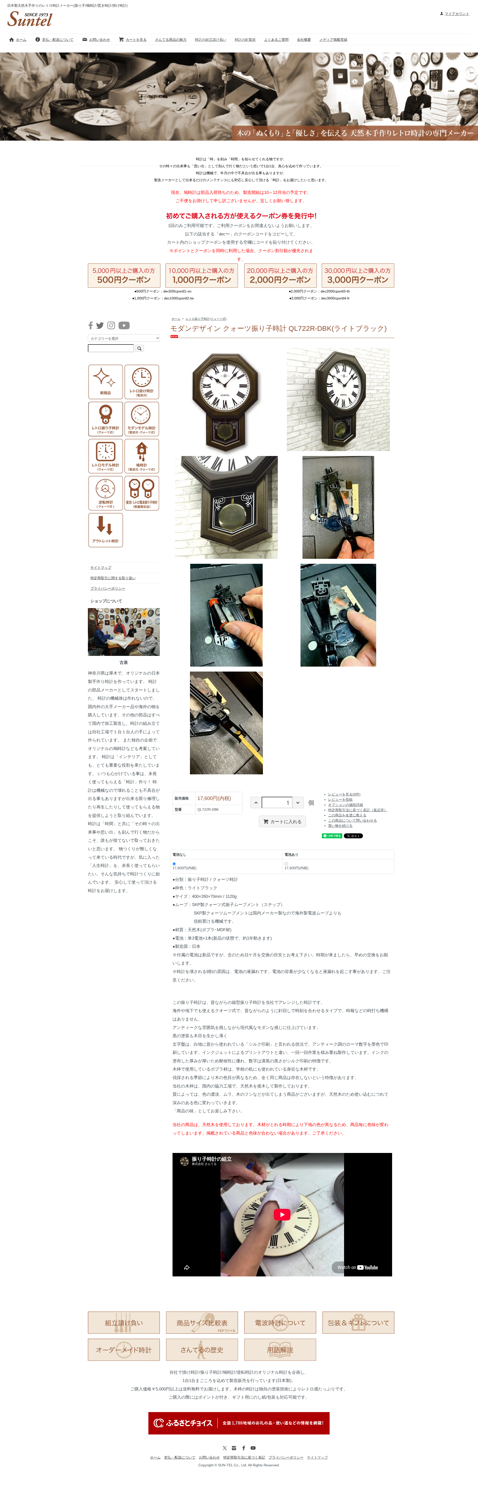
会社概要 (304, 40)
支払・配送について (57, 40)
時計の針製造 (245, 40)
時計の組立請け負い (210, 40)
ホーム (21, 40)
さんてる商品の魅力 (170, 40)
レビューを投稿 (340, 799)
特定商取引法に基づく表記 (244, 1457)
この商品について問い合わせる (352, 820)
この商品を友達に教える (347, 815)
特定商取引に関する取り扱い (113, 578)
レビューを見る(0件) (344, 794)
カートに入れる (286, 821)
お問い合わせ (99, 40)
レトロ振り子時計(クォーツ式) (206, 319)
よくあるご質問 (276, 40)
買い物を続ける (340, 826)
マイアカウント (457, 14)
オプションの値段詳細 (345, 805)
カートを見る (136, 40)
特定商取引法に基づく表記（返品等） (357, 810)
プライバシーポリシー (107, 588)
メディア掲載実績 (333, 40)
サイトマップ (100, 568)
